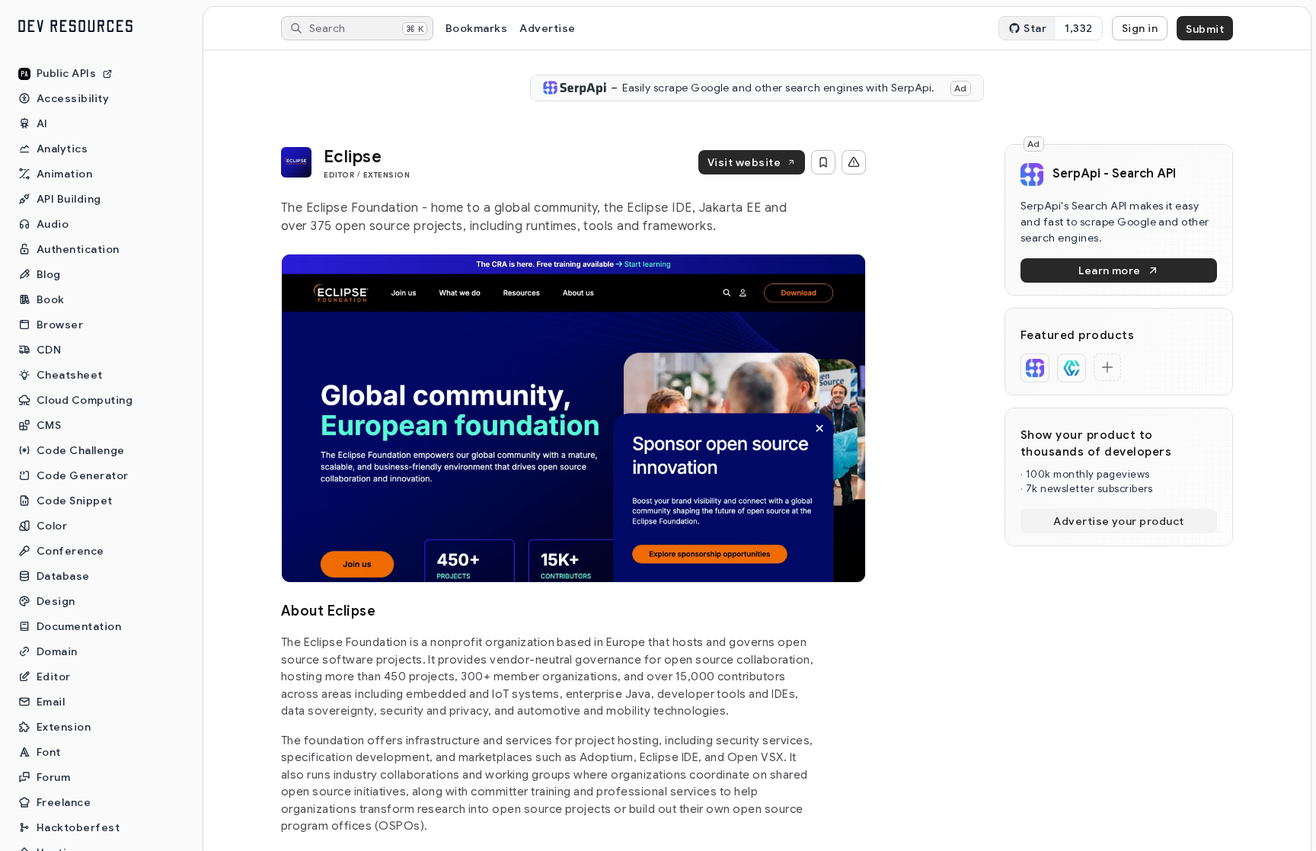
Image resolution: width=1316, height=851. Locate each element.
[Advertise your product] (1107, 367)
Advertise (547, 28)
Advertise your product (1118, 521)
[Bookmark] (823, 162)
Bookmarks (476, 28)
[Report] (854, 162)
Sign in (1140, 28)
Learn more (1109, 270)
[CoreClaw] (1071, 368)
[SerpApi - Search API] (1035, 368)
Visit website (744, 162)
